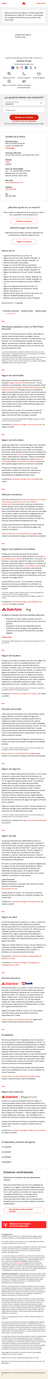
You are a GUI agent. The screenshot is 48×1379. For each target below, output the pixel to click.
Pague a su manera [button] (24, 242)
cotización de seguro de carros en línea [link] (27, 424)
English (4, 3)
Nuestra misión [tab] (27, 311)
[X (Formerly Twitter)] (30, 67)
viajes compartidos (9, 390)
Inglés (7, 162)
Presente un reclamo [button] (24, 221)
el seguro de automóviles (17, 383)
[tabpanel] (24, 166)
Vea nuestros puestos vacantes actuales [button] (21, 1210)
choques (18, 387)
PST (20, 169)
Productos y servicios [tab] (11, 311)
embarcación (21, 502)
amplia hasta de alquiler (32, 387)
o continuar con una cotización (24, 121)
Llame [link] (4, 533)
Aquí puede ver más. (10, 889)
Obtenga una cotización (24, 117)
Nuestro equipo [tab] (41, 311)
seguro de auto (19, 454)
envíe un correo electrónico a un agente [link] (23, 533)
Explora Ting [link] (6, 637)
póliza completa (18, 1263)
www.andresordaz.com (14, 182)
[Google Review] (17, 67)
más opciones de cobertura (26, 461)
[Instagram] (21, 67)
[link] (38, 75)
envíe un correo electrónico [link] (18, 1019)
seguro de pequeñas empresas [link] (34, 820)
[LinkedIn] (26, 67)
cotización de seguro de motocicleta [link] (25, 479)
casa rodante (30, 499)
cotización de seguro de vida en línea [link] (26, 902)
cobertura (5, 387)
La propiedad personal (33, 566)
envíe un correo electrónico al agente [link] (22, 753)
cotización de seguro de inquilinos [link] (25, 693)
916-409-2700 (10, 189)
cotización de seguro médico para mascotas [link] (28, 1130)
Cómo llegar (10, 148)
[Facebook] (12, 67)
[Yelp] (35, 67)
